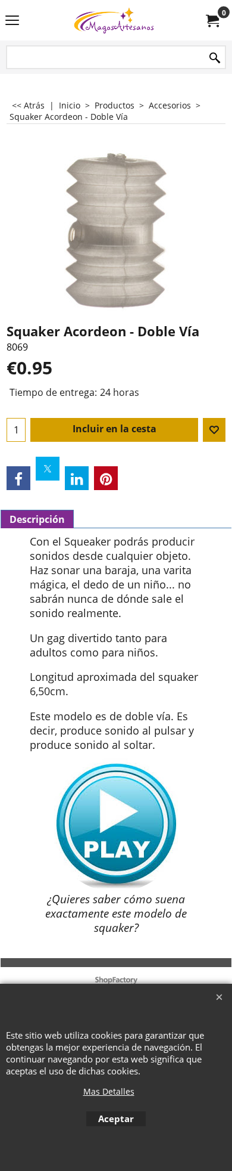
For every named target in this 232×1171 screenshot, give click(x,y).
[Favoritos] (214, 430)
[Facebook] (18, 478)
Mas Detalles (108, 1091)
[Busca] (214, 58)
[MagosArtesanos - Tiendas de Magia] (114, 20)
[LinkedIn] (77, 478)
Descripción (37, 519)
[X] (47, 469)
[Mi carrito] (212, 20)
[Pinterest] (106, 478)
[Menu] (12, 21)
